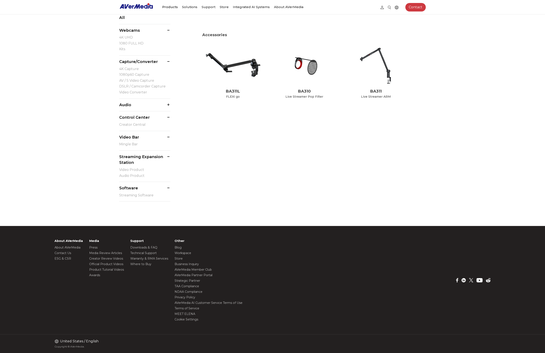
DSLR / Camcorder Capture (142, 86)
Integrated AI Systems (251, 7)
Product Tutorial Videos (106, 270)
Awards (94, 275)
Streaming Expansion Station (141, 159)
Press (93, 247)
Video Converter (133, 92)
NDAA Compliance (188, 292)
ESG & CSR (62, 258)
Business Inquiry (187, 264)
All (122, 17)
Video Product (131, 170)
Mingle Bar (128, 144)
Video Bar (129, 137)
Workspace (183, 253)
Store (224, 7)
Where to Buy (140, 264)
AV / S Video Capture (136, 81)
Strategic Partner (187, 281)
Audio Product (132, 176)
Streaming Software (136, 195)
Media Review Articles (105, 253)
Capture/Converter (138, 61)
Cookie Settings (186, 319)
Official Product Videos (106, 264)
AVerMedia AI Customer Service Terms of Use (208, 303)
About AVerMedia (288, 7)
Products (170, 7)
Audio (125, 104)
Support (208, 7)
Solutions (189, 7)
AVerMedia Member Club (193, 270)
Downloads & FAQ (143, 247)
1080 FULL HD (131, 43)
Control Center (134, 117)
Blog (178, 247)
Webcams (129, 30)
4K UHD (126, 37)
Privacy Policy (185, 297)
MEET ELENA (185, 314)
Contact (415, 7)
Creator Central (132, 125)
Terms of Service (187, 308)
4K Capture (129, 69)
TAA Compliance (187, 286)
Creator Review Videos (106, 258)
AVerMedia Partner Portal (193, 275)
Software (128, 188)
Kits (122, 49)
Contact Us (62, 253)
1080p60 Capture (134, 75)
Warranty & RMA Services (149, 258)
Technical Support (143, 253)
